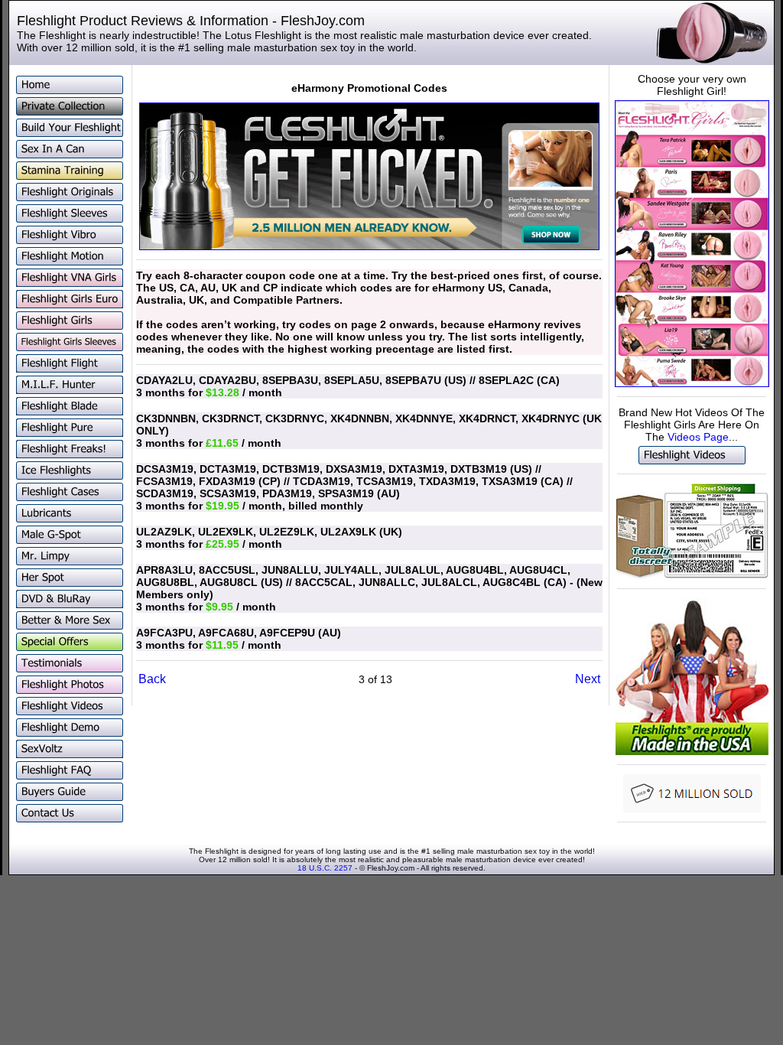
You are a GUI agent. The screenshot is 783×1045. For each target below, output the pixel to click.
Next (587, 678)
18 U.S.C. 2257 (325, 868)
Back (152, 678)
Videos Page (698, 437)
